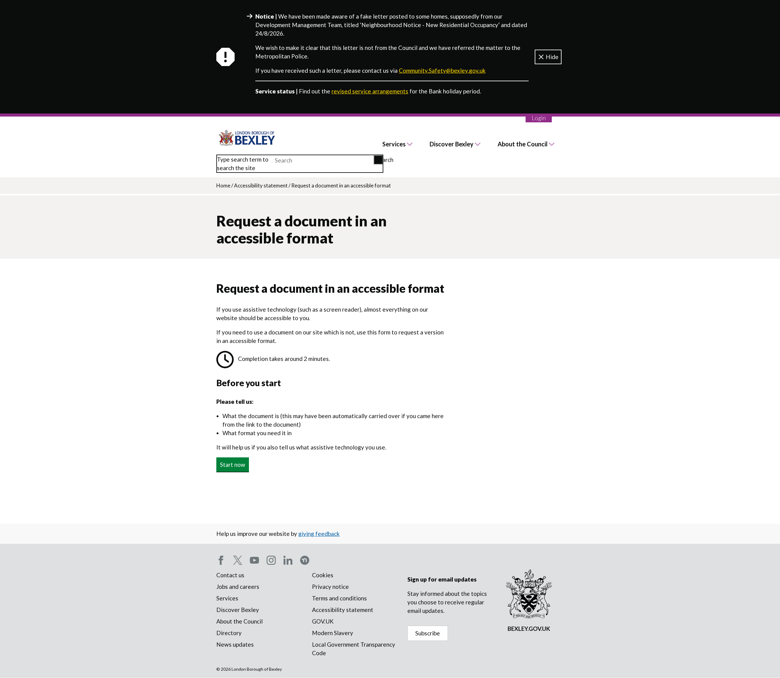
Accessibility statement (261, 185)
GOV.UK (323, 621)
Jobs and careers (237, 586)
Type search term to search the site (242, 163)
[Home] (247, 138)
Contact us (230, 574)
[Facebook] (220, 560)
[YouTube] (254, 560)
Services (394, 144)
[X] (237, 560)
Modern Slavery (332, 632)
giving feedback (319, 533)
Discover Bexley (451, 144)
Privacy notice (330, 586)
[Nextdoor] (304, 560)
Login (539, 117)
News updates (235, 644)
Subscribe (427, 633)
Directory (229, 632)
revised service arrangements (370, 91)
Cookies (322, 574)
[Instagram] (271, 560)
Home (223, 185)
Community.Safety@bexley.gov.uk (442, 70)
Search (379, 159)
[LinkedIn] (287, 560)
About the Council (523, 144)
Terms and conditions (339, 598)
